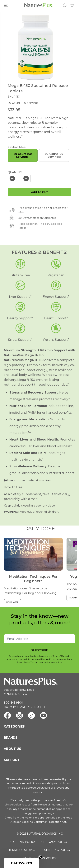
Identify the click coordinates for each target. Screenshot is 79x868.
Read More (12, 602)
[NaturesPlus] (38, 5)
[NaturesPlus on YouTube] (43, 716)
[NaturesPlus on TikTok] (31, 716)
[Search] (64, 5)
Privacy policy (55, 842)
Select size (17, 147)
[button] (6, 5)
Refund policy (24, 842)
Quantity (15, 172)
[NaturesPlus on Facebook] (7, 716)
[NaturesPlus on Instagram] (19, 716)
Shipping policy (57, 850)
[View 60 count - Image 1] (35, 47)
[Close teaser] (40, 857)
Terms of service (23, 850)
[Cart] (71, 5)
